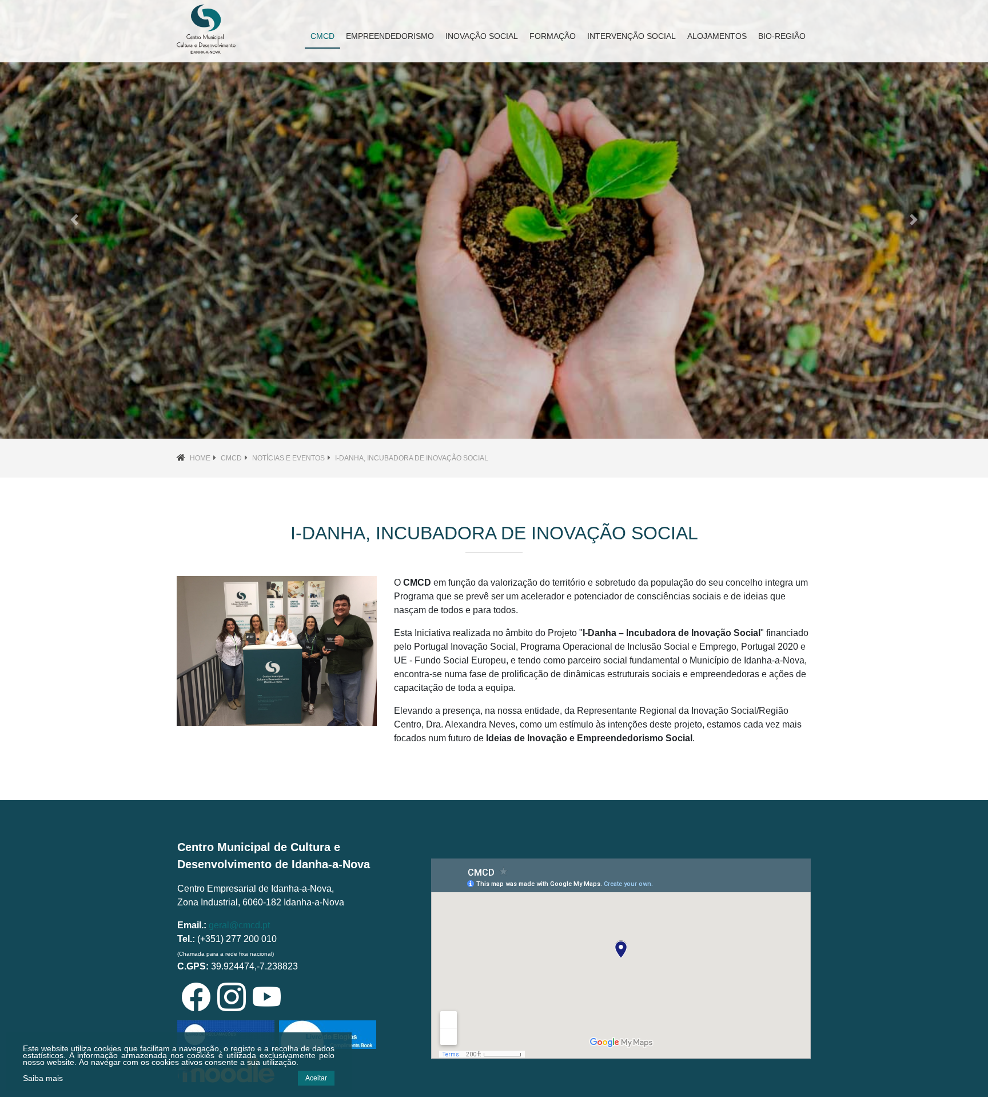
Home (200, 458)
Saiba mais (43, 1078)
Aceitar (316, 1078)
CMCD (231, 458)
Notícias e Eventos (288, 458)
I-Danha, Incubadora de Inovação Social (411, 458)
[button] (74, 219)
